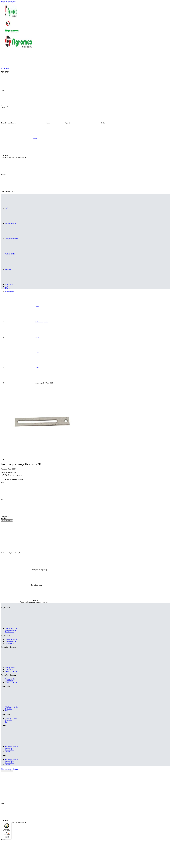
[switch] (7, 837)
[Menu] (10, 823)
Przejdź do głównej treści (9, 1)
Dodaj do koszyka (7, 520)
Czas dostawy (9, 669)
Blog (6, 710)
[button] (118, 123)
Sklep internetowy (10, 769)
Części (37, 306)
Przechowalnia (9, 632)
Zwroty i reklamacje (11, 671)
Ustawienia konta (10, 630)
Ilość (2, 482)
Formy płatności (10, 667)
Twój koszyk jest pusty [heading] (8, 191)
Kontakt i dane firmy (11, 746)
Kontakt (7, 752)
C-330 (37, 352)
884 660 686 (5, 68)
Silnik (36, 368)
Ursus (36, 337)
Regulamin (8, 709)
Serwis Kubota (9, 750)
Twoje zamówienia (11, 628)
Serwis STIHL (9, 748)
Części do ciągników (41, 322)
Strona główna (9, 291)
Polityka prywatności (11, 707)
